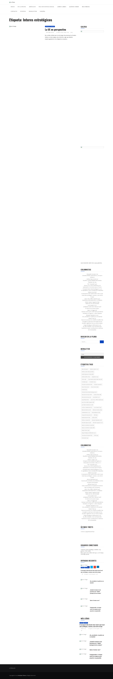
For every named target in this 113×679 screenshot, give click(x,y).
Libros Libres (61, 6)
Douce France (85, 387)
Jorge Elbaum (85, 399)
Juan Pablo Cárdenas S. (87, 404)
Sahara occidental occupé (88, 425)
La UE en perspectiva (55, 29)
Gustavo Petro (97, 394)
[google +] (29, 27)
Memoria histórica (97, 409)
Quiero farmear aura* (95, 600)
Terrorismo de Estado (87, 435)
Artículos (32, 6)
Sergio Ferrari (85, 430)
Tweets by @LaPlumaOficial (87, 531)
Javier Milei (96, 397)
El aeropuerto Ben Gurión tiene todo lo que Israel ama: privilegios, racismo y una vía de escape (92, 295)
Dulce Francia (94, 387)
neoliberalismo (86, 412)
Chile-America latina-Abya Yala (95, 379)
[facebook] (22, 27)
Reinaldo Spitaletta (97, 420)
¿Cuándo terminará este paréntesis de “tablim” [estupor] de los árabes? (95, 591)
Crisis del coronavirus (87, 384)
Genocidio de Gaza (87, 394)
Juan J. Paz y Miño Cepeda (88, 402)
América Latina (94, 369)
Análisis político (86, 376)
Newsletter (33, 11)
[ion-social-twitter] (86, 538)
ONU (95, 415)
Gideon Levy (83, 628)
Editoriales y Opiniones (50, 26)
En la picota (22, 6)
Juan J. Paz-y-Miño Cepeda (97, 399)
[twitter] (25, 27)
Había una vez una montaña (92, 303)
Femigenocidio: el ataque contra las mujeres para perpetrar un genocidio (95, 609)
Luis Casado (97, 407)
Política (87, 567)
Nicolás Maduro (96, 412)
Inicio (13, 6)
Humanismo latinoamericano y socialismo (92, 300)
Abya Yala (85, 369)
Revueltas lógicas (86, 422)
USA (96, 435)
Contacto (14, 11)
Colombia (84, 381)
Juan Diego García (50, 32)
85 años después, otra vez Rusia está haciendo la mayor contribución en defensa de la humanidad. (92, 328)
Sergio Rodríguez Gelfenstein (89, 432)
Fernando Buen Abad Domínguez (89, 392)
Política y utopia (86, 420)
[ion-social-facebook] (83, 538)
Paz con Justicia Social (46, 6)
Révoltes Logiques (97, 422)
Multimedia (86, 6)
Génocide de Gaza (86, 397)
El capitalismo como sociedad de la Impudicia (92, 290)
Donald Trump (98, 384)
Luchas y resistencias (87, 407)
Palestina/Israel (86, 417)
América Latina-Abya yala (88, 371)
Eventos (23, 11)
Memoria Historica (86, 409)
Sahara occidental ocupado (88, 427)
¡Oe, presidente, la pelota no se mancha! (92, 316)
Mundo (82, 567)
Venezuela (85, 438)
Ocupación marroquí (87, 415)
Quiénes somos (74, 6)
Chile (84, 379)
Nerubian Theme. (22, 675)
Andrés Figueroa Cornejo (87, 374)
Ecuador (84, 389)
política (94, 417)
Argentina (95, 376)
